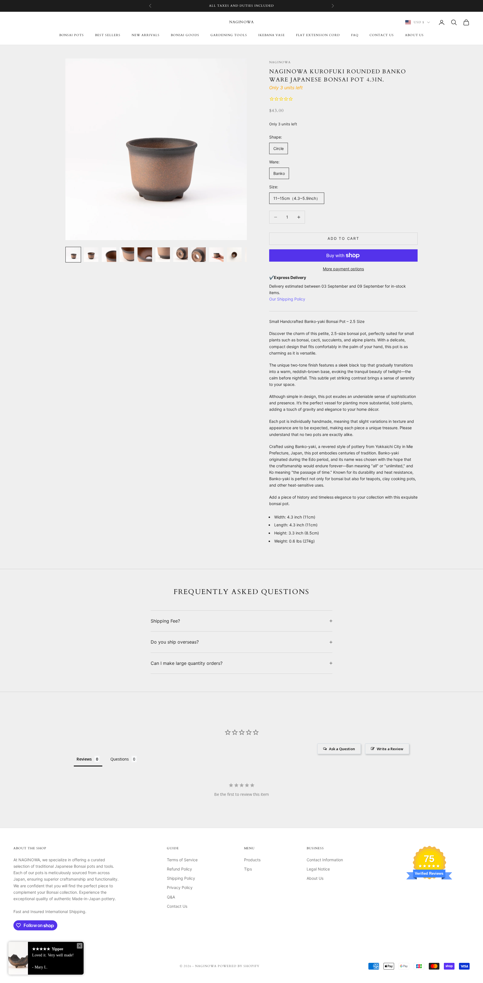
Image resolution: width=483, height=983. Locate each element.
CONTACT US (382, 35)
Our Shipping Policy (287, 299)
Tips (248, 869)
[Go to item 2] (91, 254)
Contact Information (325, 859)
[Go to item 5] (145, 254)
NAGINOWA (280, 62)
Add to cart (343, 238)
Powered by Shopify (238, 966)
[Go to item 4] (127, 254)
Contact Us (177, 906)
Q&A (171, 897)
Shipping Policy (181, 878)
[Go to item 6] (163, 254)
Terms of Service (182, 859)
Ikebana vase (271, 35)
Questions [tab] (119, 759)
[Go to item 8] (198, 254)
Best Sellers (107, 35)
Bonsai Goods (185, 35)
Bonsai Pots (71, 35)
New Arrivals (146, 35)
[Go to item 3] (109, 254)
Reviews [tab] (84, 759)
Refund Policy (179, 869)
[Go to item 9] (216, 254)
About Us (414, 35)
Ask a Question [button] (342, 748)
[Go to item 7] (180, 254)
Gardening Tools (228, 35)
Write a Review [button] (390, 748)
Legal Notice (318, 869)
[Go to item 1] (73, 254)
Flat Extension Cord (318, 35)
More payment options (343, 268)
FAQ (354, 35)
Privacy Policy (180, 887)
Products (252, 859)
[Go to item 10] (234, 254)
